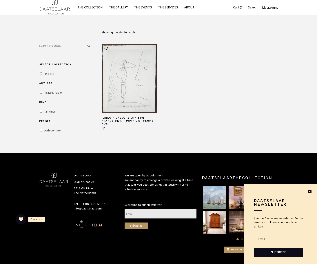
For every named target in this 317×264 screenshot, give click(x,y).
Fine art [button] (49, 73)
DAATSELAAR (83, 175)
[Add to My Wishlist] (106, 48)
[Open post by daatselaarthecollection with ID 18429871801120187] (240, 197)
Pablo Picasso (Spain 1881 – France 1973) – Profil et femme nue (128, 120)
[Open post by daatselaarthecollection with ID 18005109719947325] (214, 197)
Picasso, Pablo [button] (53, 92)
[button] (237, 239)
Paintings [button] (50, 111)
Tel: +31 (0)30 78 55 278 (90, 204)
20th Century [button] (52, 130)
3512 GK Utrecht (85, 188)
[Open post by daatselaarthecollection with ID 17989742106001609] (214, 222)
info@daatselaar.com (88, 208)
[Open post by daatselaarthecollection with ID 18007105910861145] (240, 222)
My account (270, 8)
